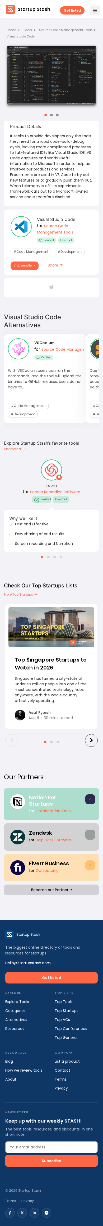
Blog (9, 1061)
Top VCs (62, 1019)
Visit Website (23, 266)
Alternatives (16, 1019)
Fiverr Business (49, 863)
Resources (14, 1028)
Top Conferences (71, 1028)
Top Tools (64, 1001)
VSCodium (44, 342)
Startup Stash (34, 9)
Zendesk (40, 833)
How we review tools (23, 1070)
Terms (61, 1079)
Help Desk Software (53, 840)
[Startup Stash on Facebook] (10, 1213)
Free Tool (66, 240)
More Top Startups (19, 594)
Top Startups (66, 1010)
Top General (66, 1037)
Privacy (61, 1088)
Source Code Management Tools (66, 30)
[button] (45, 115)
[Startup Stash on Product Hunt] (46, 1213)
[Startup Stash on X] (22, 1213)
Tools (27, 30)
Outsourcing (47, 870)
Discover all (13, 449)
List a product (67, 1061)
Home (12, 30)
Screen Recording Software (55, 492)
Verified (49, 240)
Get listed (72, 10)
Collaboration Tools (53, 811)
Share (53, 265)
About (10, 1079)
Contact (62, 1070)
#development (70, 251)
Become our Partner (50, 889)
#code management (30, 251)
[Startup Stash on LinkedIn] (34, 1213)
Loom (51, 485)
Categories (15, 1010)
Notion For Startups (42, 800)
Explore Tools (17, 1001)
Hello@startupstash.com (28, 963)
